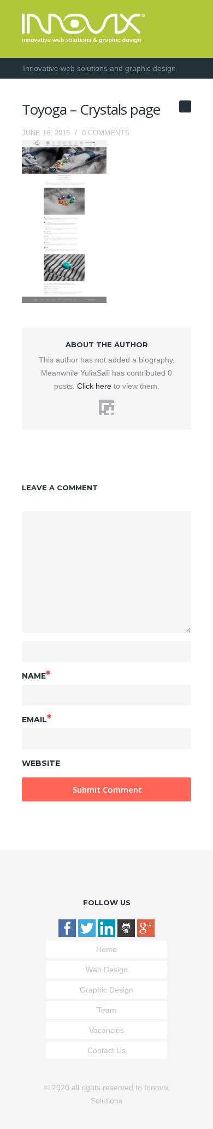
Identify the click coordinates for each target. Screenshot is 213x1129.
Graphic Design (106, 989)
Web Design (107, 969)
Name (36, 674)
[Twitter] (88, 934)
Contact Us (106, 1050)
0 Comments (105, 133)
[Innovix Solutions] (83, 40)
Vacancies (106, 1030)
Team (106, 1010)
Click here (93, 386)
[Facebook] (68, 934)
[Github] (127, 934)
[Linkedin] (107, 934)
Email (36, 718)
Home (106, 949)
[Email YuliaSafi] (106, 407)
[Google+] (146, 934)
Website (41, 763)
